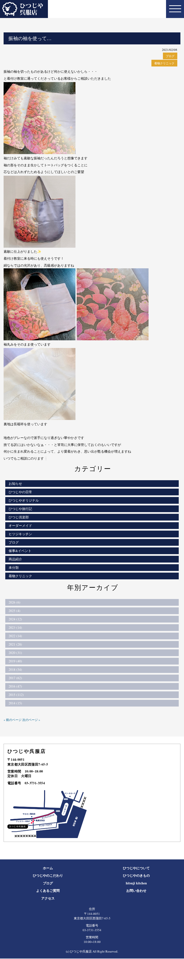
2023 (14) (15, 627)
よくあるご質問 (48, 890)
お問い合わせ (136, 890)
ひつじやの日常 (20, 492)
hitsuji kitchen (136, 883)
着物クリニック (164, 63)
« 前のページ (13, 720)
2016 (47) (15, 686)
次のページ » (31, 720)
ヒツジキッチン (20, 534)
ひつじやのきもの (136, 875)
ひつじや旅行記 (20, 508)
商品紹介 (15, 559)
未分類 (14, 567)
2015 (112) (16, 694)
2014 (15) (15, 703)
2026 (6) (14, 602)
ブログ (170, 56)
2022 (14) (15, 636)
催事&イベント (20, 550)
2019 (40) (15, 661)
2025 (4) (14, 610)
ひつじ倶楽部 (19, 517)
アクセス (48, 898)
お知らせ (15, 483)
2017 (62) (15, 678)
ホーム (48, 867)
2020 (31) (15, 652)
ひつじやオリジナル (24, 500)
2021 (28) (15, 644)
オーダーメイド (20, 525)
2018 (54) (15, 669)
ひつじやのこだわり (48, 875)
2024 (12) (15, 619)
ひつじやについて (136, 867)
